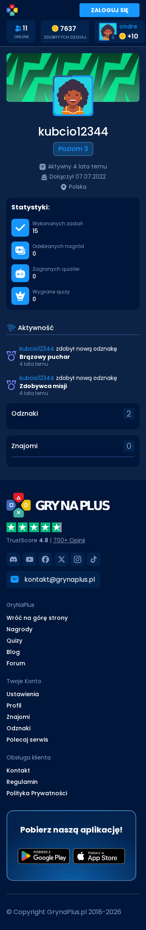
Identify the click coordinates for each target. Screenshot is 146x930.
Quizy (14, 641)
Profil (13, 705)
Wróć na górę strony (37, 618)
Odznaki (24, 413)
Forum (15, 663)
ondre (128, 26)
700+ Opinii (69, 540)
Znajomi (24, 446)
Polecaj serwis (27, 740)
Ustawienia (22, 694)
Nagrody (19, 629)
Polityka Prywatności (36, 793)
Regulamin (22, 782)
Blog (13, 652)
